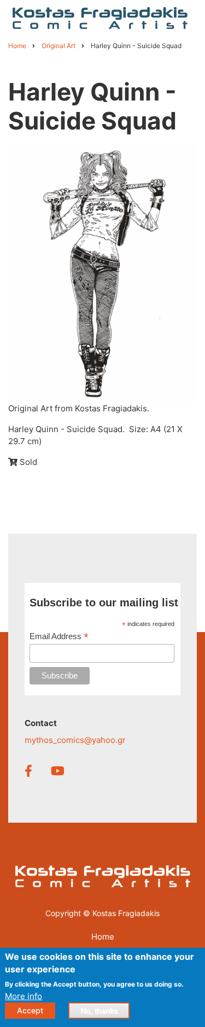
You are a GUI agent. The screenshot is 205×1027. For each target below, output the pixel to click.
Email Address (59, 636)
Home (102, 936)
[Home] (100, 17)
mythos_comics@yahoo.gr (75, 740)
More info (23, 996)
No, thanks (99, 1010)
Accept (30, 1010)
